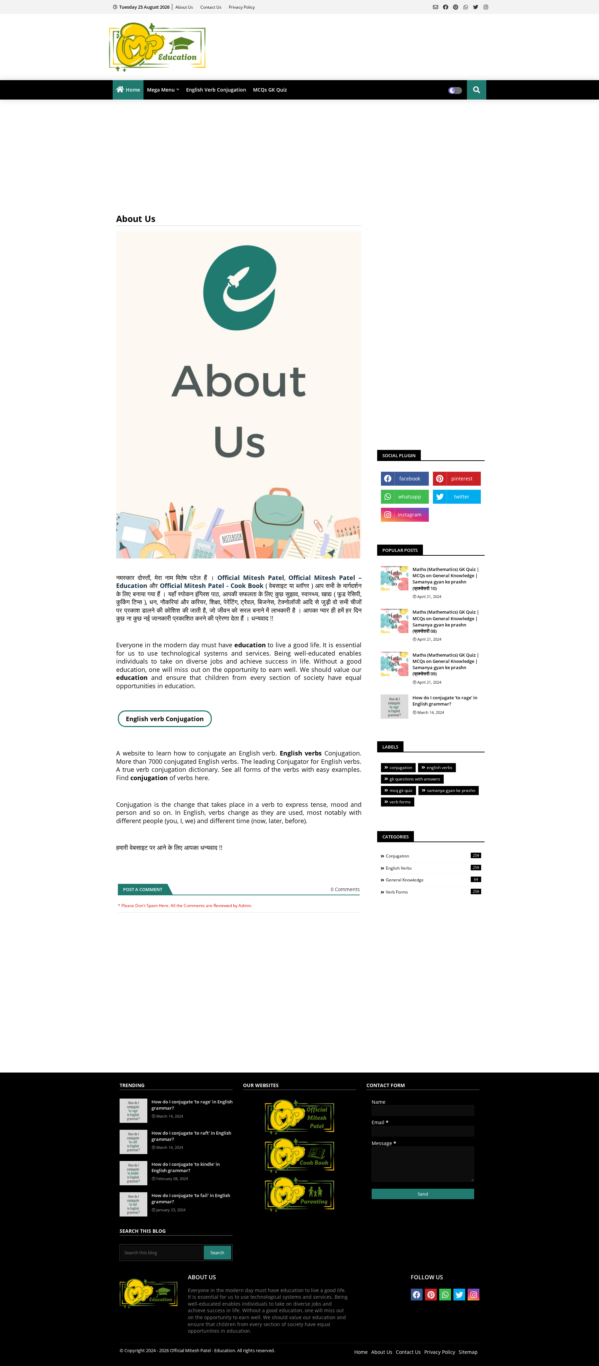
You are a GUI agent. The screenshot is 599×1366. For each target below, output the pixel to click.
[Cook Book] (299, 1172)
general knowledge (432, 880)
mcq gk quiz (401, 790)
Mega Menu (161, 89)
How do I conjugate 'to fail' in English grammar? (190, 1198)
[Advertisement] (371, 36)
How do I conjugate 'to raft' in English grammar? (191, 1136)
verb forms (400, 802)
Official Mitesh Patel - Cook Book (211, 585)
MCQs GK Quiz (270, 89)
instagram (410, 514)
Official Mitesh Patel (250, 577)
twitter (461, 496)
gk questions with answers (415, 779)
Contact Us (408, 1352)
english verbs (439, 767)
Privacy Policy (242, 7)
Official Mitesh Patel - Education (202, 1350)
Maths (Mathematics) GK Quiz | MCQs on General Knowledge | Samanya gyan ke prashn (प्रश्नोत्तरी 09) (446, 664)
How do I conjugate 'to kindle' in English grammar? (185, 1167)
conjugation (401, 767)
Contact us (211, 7)
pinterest (461, 478)
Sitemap (468, 1352)
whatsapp (409, 496)
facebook (409, 478)
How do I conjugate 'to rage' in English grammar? (445, 700)
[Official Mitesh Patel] (299, 1133)
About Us (184, 7)
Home (133, 89)
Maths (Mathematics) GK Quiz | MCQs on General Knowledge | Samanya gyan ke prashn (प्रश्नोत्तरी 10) (446, 578)
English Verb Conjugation (216, 89)
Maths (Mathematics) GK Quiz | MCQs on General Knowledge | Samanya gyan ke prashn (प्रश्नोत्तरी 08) (446, 621)
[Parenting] (299, 1211)
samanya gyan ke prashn (451, 790)
